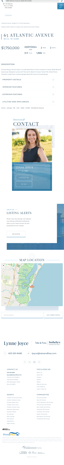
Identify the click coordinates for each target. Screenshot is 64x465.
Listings (9, 108)
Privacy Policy (32, 457)
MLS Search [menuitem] (10, 419)
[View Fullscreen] (3, 271)
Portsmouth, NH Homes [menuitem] (44, 404)
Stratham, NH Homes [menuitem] (43, 412)
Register (16, 234)
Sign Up (52, 6)
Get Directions (53, 315)
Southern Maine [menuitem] (11, 412)
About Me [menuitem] (39, 375)
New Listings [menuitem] (10, 416)
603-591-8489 (23, 171)
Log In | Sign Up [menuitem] (41, 389)
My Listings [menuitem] (10, 414)
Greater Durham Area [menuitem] (13, 407)
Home (3, 108)
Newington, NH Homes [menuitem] (43, 416)
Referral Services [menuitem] (41, 384)
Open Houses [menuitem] (11, 423)
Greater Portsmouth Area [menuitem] (14, 397)
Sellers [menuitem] (39, 382)
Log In (48, 6)
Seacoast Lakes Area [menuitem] (13, 409)
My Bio (24, 184)
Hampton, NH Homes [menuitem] (43, 409)
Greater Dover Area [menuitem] (12, 404)
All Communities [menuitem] (42, 397)
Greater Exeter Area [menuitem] (12, 402)
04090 (28, 108)
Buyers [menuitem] (39, 379)
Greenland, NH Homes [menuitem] (43, 419)
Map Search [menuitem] (10, 421)
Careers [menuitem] (39, 377)
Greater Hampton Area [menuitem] (13, 400)
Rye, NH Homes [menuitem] (41, 400)
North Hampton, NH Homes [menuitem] (45, 402)
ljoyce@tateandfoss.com (44, 353)
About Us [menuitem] (39, 372)
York (17, 108)
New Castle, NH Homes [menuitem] (43, 407)
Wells (22, 108)
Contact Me (24, 177)
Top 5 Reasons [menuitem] (41, 386)
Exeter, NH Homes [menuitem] (42, 414)
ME (14, 108)
